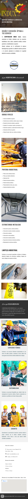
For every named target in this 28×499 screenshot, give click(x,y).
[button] (1, 2)
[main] (14, 21)
